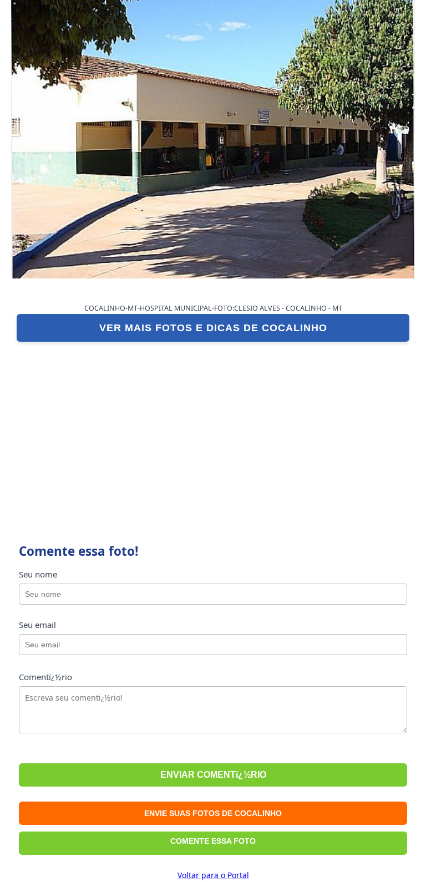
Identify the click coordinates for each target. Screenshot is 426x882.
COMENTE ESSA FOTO (213, 841)
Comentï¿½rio (45, 676)
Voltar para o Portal (213, 875)
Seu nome (38, 574)
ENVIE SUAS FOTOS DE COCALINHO (213, 813)
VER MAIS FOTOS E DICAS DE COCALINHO (213, 327)
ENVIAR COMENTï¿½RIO (213, 774)
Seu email (37, 624)
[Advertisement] (213, 430)
